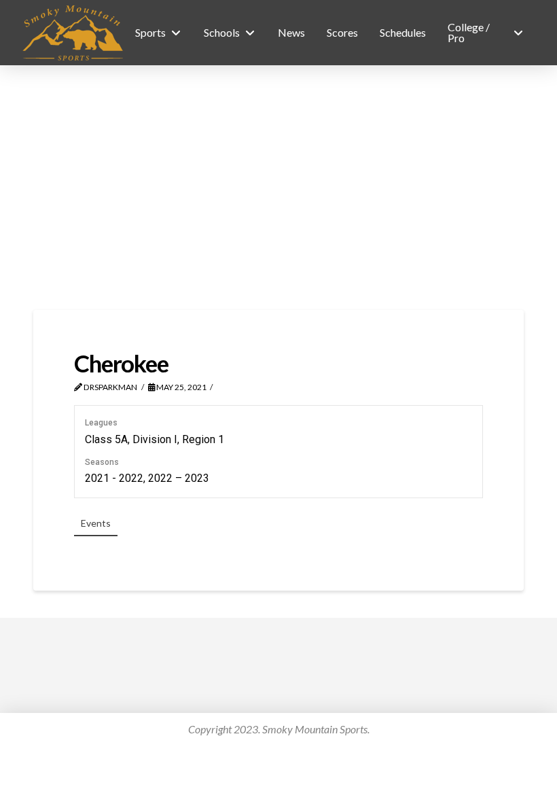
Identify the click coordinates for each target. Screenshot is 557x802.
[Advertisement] (278, 187)
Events (96, 523)
